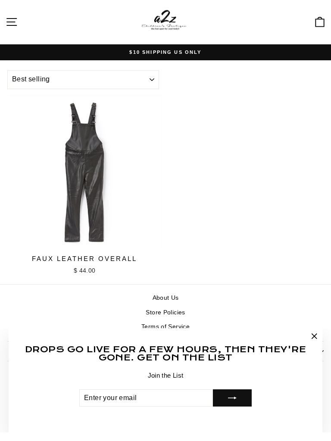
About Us (166, 297)
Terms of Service (165, 326)
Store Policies (165, 312)
